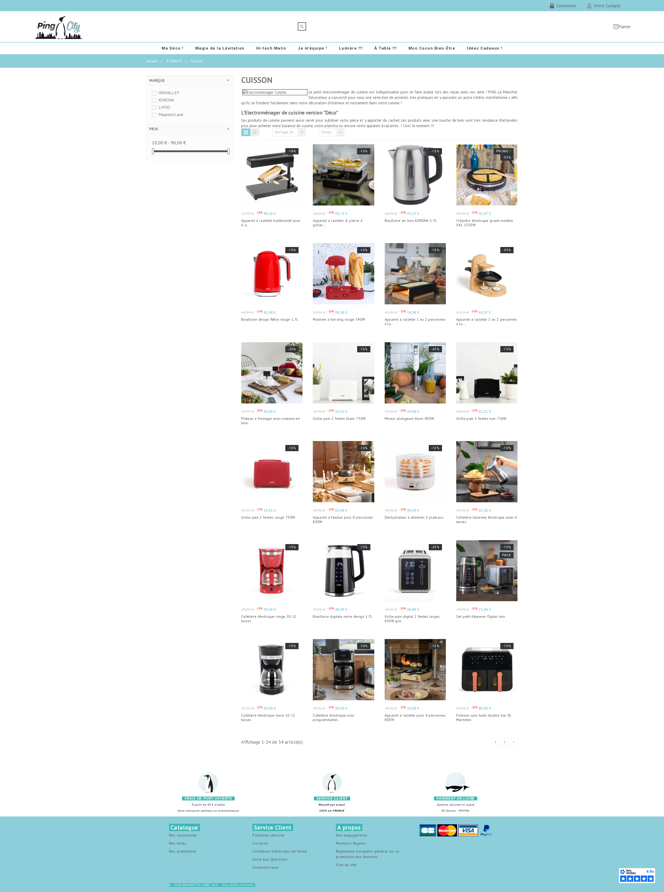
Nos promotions (183, 851)
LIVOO (164, 107)
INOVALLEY (168, 93)
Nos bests (177, 843)
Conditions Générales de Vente (279, 851)
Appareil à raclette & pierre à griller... (337, 222)
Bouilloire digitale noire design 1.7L (342, 616)
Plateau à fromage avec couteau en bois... (270, 420)
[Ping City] (59, 26)
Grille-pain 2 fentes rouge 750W (268, 517)
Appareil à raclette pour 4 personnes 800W (415, 717)
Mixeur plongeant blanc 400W (409, 418)
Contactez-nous (265, 867)
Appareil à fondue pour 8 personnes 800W (343, 519)
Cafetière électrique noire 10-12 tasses (268, 717)
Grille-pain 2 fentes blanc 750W (339, 418)
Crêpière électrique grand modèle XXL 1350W (484, 222)
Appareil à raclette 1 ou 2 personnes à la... (415, 321)
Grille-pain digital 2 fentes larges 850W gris (412, 618)
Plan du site (346, 864)
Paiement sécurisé (268, 835)
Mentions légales (351, 843)
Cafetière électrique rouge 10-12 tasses (269, 618)
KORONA (166, 100)
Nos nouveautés (183, 835)
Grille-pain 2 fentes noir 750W (481, 418)
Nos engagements (352, 835)
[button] (245, 132)
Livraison (260, 843)
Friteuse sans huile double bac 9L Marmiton (483, 717)
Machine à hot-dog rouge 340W (339, 319)
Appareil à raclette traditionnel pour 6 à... (271, 222)
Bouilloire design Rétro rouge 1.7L (269, 319)
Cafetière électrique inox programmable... (333, 717)
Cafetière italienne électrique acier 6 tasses (486, 519)
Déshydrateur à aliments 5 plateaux (414, 517)
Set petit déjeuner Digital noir (480, 616)
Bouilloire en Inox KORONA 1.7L (411, 220)
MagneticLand (170, 114)
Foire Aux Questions (270, 859)
